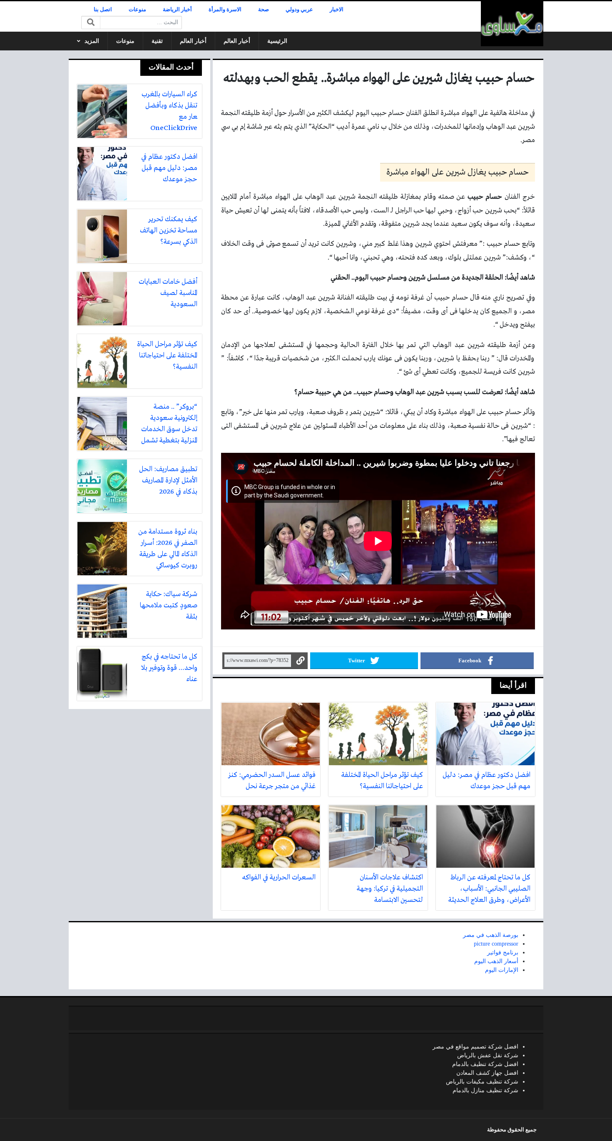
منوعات (137, 9)
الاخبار (336, 9)
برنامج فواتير (502, 952)
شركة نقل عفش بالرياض (487, 1055)
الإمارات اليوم (501, 970)
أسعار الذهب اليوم (496, 961)
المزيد (92, 41)
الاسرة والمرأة (225, 9)
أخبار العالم (237, 41)
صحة (263, 9)
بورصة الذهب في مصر (490, 935)
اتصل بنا (103, 9)
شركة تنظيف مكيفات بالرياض (482, 1082)
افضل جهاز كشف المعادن (487, 1073)
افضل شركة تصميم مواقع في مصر (475, 1047)
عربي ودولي (299, 9)
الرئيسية (277, 41)
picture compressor (496, 944)
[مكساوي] (512, 23)
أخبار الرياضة (177, 9)
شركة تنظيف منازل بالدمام (485, 1090)
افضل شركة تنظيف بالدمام (485, 1064)
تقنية (157, 41)
